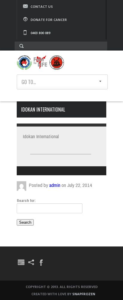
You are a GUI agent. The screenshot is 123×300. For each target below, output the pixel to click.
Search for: (26, 200)
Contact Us (41, 6)
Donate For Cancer (48, 19)
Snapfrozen (83, 294)
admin (54, 185)
